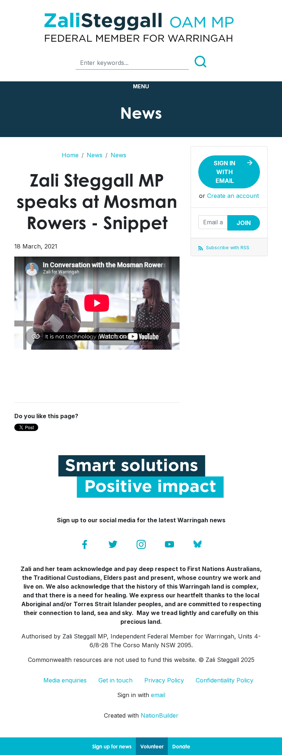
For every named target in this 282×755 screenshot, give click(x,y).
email (158, 695)
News (94, 155)
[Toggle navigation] (141, 86)
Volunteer (151, 746)
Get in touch (115, 680)
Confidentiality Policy (224, 680)
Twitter (113, 544)
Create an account (233, 195)
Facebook (84, 544)
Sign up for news (111, 746)
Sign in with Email (224, 171)
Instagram (141, 544)
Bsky (197, 544)
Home (70, 155)
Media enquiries (65, 680)
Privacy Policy (164, 680)
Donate (181, 746)
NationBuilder (159, 715)
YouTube (169, 544)
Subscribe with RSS (227, 247)
